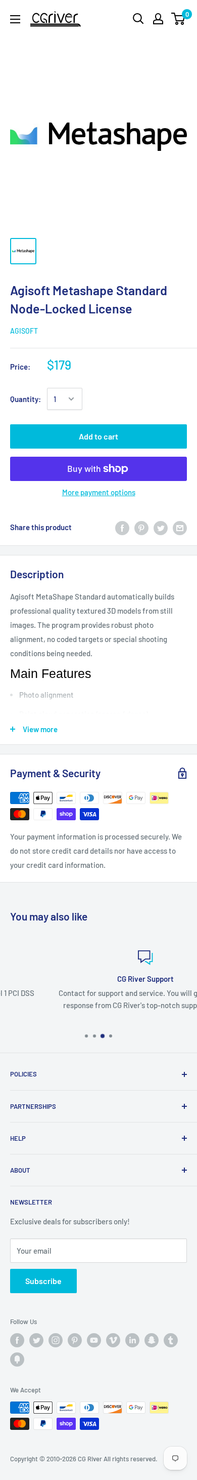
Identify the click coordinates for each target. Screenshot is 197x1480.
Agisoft (24, 331)
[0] (178, 19)
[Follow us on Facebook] (17, 1340)
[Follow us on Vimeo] (113, 1340)
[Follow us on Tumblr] (171, 1340)
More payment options (98, 492)
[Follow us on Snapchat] (151, 1340)
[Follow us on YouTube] (94, 1340)
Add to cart (98, 436)
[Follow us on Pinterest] (75, 1340)
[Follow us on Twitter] (36, 1340)
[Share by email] (180, 527)
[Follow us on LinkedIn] (132, 1340)
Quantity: (25, 399)
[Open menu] (15, 19)
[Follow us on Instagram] (55, 1340)
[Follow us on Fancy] (17, 1359)
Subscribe (43, 1281)
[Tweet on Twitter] (161, 527)
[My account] (158, 18)
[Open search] (138, 18)
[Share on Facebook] (122, 527)
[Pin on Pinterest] (141, 527)
